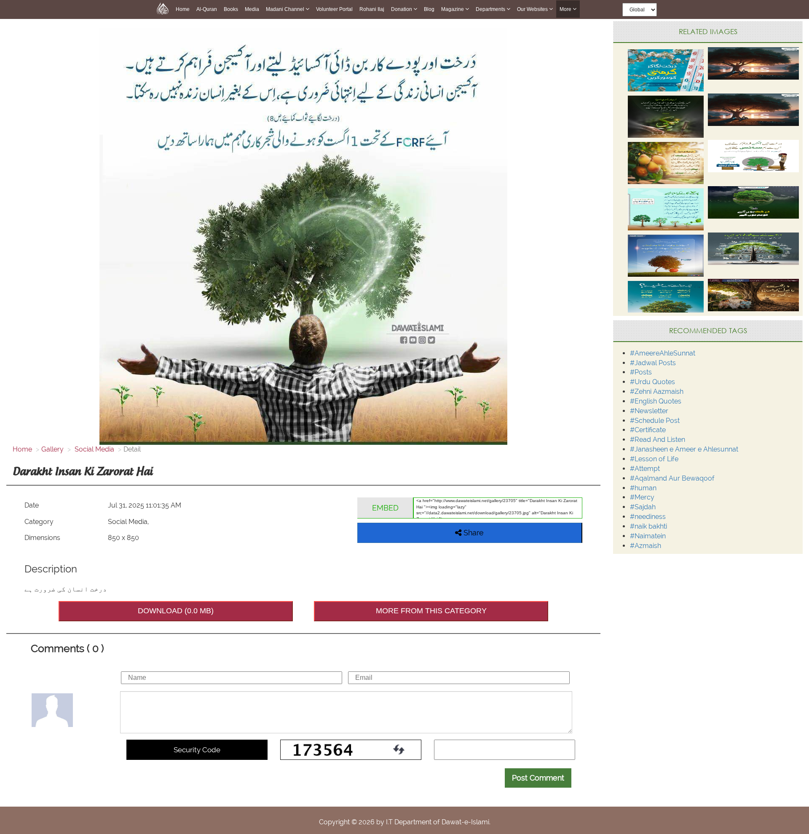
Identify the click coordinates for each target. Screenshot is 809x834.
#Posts (641, 372)
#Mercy (642, 497)
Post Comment (538, 777)
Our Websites (533, 9)
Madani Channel (285, 9)
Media (252, 9)
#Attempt (645, 469)
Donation (402, 9)
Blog (429, 9)
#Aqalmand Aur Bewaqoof (672, 478)
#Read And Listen (657, 440)
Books (231, 9)
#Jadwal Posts (653, 363)
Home (183, 9)
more (566, 9)
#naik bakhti (648, 526)
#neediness (648, 517)
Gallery (52, 449)
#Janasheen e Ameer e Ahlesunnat (684, 449)
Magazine (453, 9)
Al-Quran (206, 9)
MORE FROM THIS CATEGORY (431, 611)
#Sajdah (643, 507)
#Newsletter (649, 411)
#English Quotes (655, 401)
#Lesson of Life (654, 459)
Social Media (93, 449)
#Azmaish (645, 546)
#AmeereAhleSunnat (662, 353)
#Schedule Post (655, 421)
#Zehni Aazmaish (656, 392)
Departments (491, 9)
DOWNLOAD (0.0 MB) (176, 611)
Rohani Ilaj (371, 9)
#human (643, 488)
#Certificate (648, 430)
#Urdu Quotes (652, 382)
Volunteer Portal (334, 9)
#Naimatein (648, 536)
